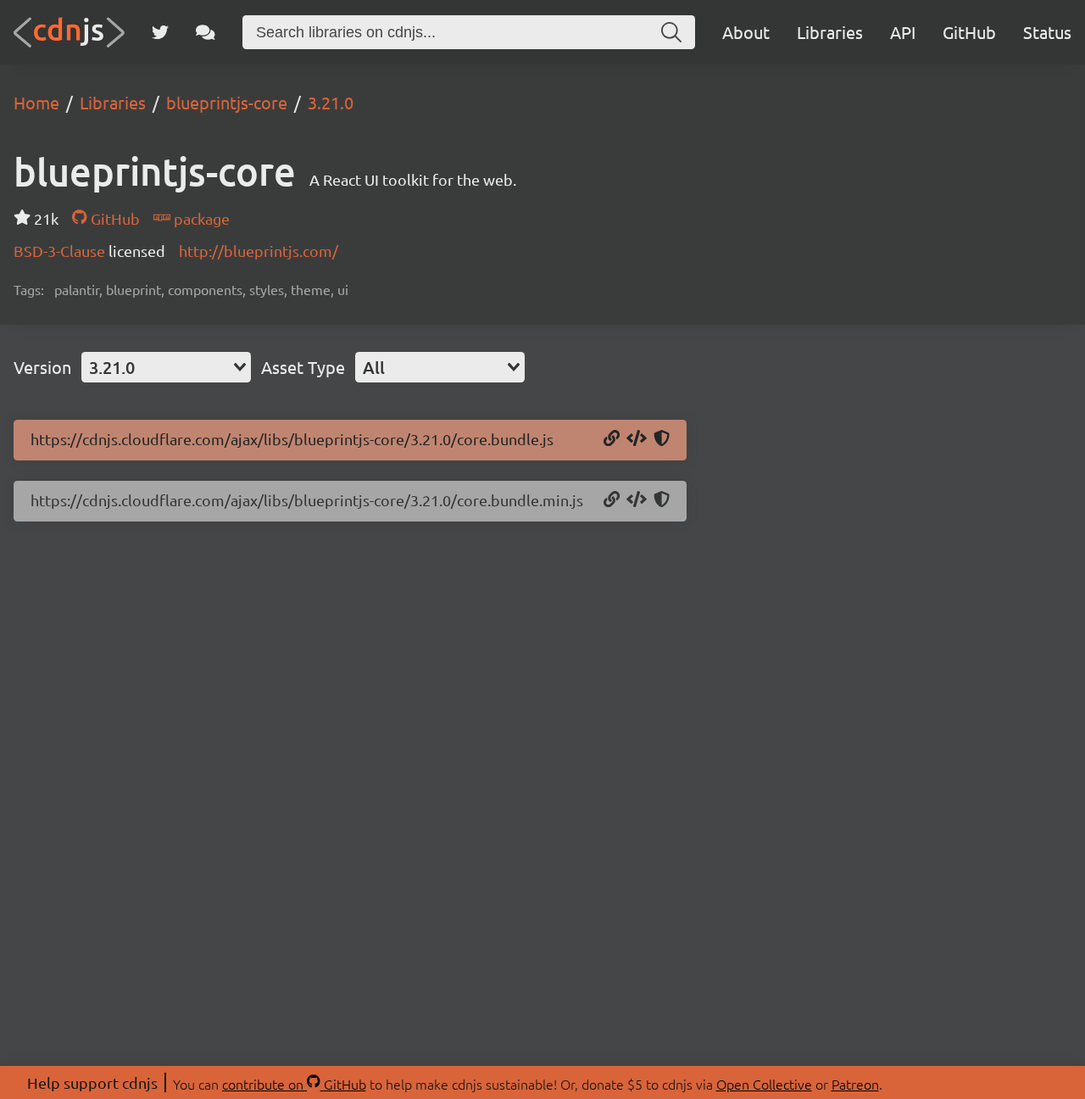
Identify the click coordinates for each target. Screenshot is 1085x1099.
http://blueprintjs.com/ (258, 250)
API (902, 31)
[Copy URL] (612, 439)
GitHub (969, 31)
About (746, 31)
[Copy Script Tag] (636, 439)
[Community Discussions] (205, 32)
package (200, 218)
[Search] (671, 32)
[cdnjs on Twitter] (160, 32)
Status (1047, 31)
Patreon (855, 1083)
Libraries (830, 31)
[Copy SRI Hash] (662, 439)
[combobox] (166, 367)
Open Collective (764, 1083)
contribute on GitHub (294, 1083)
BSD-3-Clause (61, 250)
